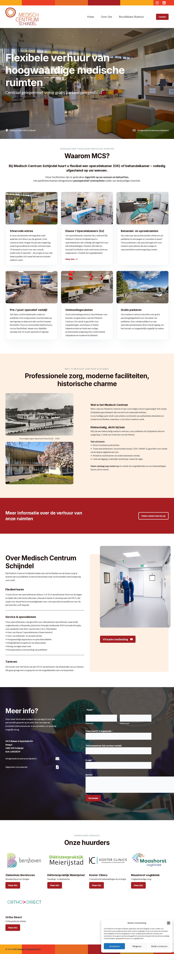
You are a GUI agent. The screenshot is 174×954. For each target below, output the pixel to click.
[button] (168, 923)
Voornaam (90, 723)
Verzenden (93, 798)
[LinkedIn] (164, 3)
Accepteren (114, 946)
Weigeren (136, 946)
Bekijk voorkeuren (159, 946)
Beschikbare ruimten (131, 16)
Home (90, 16)
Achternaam (124, 723)
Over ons (106, 16)
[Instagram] (157, 3)
